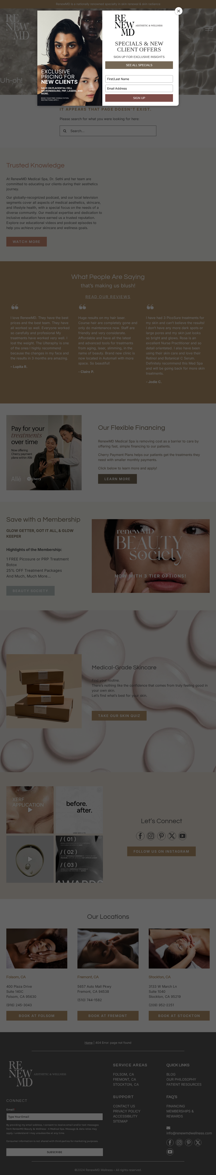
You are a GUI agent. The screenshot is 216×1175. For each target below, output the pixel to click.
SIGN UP (139, 98)
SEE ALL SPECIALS (139, 65)
